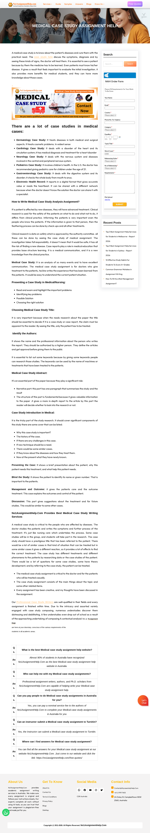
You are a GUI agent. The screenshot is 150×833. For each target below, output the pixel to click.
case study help (43, 57)
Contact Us (47, 792)
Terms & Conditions (50, 797)
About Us (46, 788)
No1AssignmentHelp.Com (17, 788)
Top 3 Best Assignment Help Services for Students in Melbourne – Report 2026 (121, 236)
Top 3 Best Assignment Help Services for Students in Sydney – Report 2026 (121, 250)
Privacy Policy (47, 801)
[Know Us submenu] (103, 4)
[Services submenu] (51, 4)
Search (130, 64)
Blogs (45, 806)
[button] (143, 700)
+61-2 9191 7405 (120, 793)
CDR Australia (82, 796)
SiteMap (46, 810)
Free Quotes (135, 4)
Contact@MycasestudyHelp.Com (126, 788)
